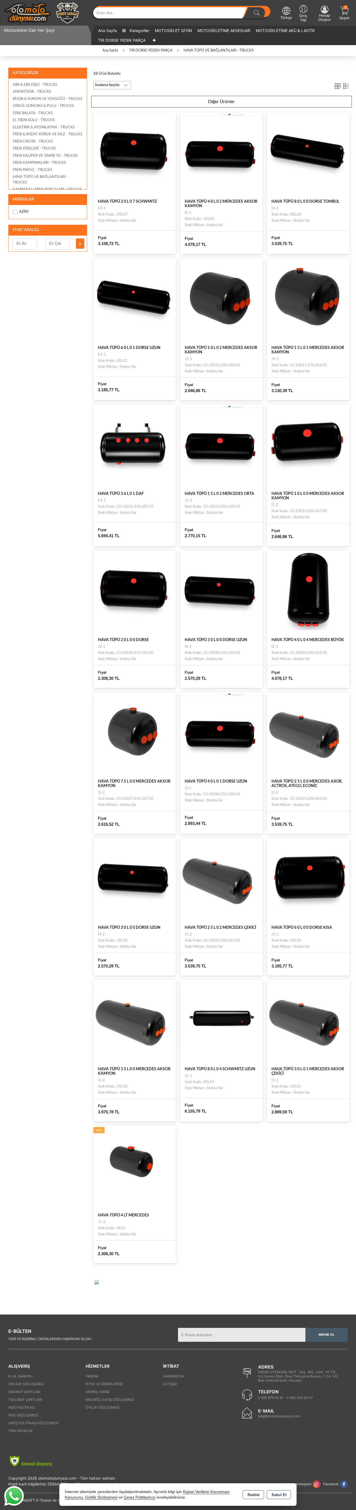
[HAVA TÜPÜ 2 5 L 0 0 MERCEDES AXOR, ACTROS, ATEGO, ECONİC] (308, 733)
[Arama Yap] (256, 12)
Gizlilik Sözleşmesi (26, 1384)
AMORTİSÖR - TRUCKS (32, 92)
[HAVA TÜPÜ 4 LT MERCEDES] (134, 1167)
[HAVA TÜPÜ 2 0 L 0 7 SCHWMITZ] (134, 153)
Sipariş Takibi (97, 1392)
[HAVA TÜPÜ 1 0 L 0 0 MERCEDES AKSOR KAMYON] (308, 445)
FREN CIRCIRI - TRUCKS (33, 141)
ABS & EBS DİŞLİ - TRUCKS (35, 85)
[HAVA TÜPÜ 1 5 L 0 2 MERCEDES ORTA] (221, 445)
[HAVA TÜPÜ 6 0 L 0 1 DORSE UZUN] (134, 299)
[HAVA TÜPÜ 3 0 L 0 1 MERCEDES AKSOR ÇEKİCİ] (308, 1021)
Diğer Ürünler (221, 101)
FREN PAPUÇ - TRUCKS (32, 170)
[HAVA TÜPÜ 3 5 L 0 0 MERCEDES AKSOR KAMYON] (134, 1021)
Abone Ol (326, 1334)
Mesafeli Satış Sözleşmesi (110, 1399)
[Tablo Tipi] (346, 85)
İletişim (170, 1384)
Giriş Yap (303, 17)
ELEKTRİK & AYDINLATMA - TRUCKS (44, 127)
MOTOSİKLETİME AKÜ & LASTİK (285, 30)
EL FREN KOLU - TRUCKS (34, 120)
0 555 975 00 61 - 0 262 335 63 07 (285, 1398)
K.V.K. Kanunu (20, 1376)
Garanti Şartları (24, 1392)
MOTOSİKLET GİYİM (173, 30)
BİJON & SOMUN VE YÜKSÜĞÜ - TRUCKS (47, 99)
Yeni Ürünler (20, 1431)
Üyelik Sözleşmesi (102, 1407)
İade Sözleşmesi (23, 1415)
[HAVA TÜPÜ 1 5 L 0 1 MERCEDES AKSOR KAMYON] (308, 299)
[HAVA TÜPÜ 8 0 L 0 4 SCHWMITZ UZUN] (221, 1021)
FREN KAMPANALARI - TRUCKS (39, 163)
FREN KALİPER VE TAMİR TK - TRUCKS (45, 156)
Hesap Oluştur (324, 17)
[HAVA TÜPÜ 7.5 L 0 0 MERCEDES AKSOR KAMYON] (134, 733)
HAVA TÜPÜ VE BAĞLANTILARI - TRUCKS (40, 179)
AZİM (23, 212)
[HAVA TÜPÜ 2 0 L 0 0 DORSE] (134, 591)
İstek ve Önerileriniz (104, 1384)
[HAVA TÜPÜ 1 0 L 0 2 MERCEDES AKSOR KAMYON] (221, 299)
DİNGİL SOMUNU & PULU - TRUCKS (43, 106)
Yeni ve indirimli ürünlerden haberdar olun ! (50, 1339)
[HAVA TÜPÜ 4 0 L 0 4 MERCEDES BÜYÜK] (308, 591)
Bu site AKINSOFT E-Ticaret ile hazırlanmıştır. (42, 1500)
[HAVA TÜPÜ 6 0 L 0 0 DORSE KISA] (308, 879)
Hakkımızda (173, 1376)
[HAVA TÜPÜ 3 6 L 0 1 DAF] (134, 445)
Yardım (92, 1376)
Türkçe (286, 17)
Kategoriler (138, 30)
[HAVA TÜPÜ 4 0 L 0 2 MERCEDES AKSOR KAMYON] (221, 153)
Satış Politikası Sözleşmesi (33, 1423)
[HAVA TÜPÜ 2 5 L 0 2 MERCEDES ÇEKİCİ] (221, 879)
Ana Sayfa (107, 30)
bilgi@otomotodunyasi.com (279, 1416)
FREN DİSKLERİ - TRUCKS (34, 148)
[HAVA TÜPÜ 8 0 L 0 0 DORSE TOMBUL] (308, 153)
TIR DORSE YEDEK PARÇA (121, 40)
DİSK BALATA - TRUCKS (33, 113)
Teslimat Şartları (25, 1399)
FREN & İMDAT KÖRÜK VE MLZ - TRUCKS (47, 134)
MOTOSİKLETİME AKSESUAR (223, 30)
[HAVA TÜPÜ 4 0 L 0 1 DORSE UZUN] (221, 733)
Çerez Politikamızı (139, 1497)
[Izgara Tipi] (337, 85)
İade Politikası (21, 1407)
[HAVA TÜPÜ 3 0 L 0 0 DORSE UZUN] (221, 591)
